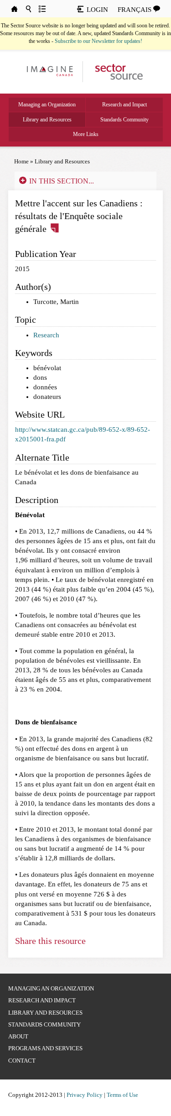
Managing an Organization (47, 104)
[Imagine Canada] (115, 71)
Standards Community (124, 119)
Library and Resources (47, 119)
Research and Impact (124, 104)
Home (21, 161)
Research (46, 335)
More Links (85, 134)
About (18, 1036)
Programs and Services (45, 1048)
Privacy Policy (85, 1094)
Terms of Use (122, 1094)
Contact (22, 1060)
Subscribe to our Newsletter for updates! (98, 41)
